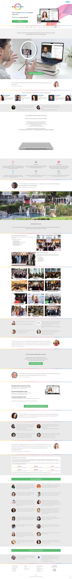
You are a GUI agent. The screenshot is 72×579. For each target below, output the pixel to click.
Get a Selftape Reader (15, 567)
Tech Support (38, 570)
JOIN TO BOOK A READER (36, 73)
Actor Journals (14, 569)
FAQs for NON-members (40, 569)
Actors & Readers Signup (40, 568)
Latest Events (14, 570)
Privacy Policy (26, 568)
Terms (25, 567)
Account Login (38, 567)
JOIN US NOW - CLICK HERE (36, 550)
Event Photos (14, 571)
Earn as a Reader (14, 568)
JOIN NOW (20, 21)
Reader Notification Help (40, 571)
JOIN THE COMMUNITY (36, 479)
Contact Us (25, 569)
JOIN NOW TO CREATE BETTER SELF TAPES (35, 406)
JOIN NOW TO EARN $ (35, 363)
